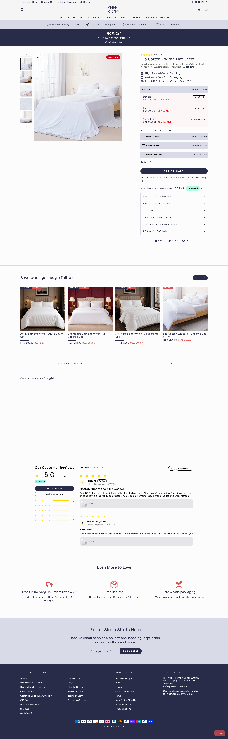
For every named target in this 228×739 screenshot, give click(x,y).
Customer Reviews (66, 2)
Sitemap (24, 709)
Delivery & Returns (78, 700)
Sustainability (27, 713)
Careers (119, 687)
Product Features (29, 704)
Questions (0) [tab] (101, 467)
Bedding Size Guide (31, 682)
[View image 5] (26, 117)
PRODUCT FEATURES (157, 203)
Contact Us (47, 2)
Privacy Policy (75, 691)
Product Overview (158, 196)
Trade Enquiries (124, 709)
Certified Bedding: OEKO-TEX (36, 696)
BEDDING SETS (89, 17)
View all (200, 278)
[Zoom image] (38, 57)
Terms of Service (77, 696)
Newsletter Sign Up (125, 700)
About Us (25, 678)
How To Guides (76, 687)
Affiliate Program (124, 678)
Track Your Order (29, 2)
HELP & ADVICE (156, 17)
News (118, 696)
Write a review (55, 488)
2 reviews (158, 55)
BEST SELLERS (116, 17)
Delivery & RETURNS (71, 363)
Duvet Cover (152, 136)
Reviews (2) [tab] (86, 467)
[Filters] (171, 468)
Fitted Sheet (152, 145)
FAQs (71, 682)
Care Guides (27, 691)
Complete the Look (156, 130)
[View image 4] (26, 104)
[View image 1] (26, 64)
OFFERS (136, 17)
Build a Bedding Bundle (33, 687)
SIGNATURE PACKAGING (160, 224)
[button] (28, 443)
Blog (117, 682)
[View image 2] (26, 77)
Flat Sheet (147, 89)
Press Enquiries (124, 704)
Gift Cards (84, 2)
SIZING (148, 210)
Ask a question (155, 231)
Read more (191, 67)
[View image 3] (26, 91)
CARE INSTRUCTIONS (158, 217)
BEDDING (66, 17)
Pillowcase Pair (154, 155)
